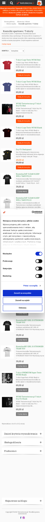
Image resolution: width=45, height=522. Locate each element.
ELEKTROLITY (38, 8)
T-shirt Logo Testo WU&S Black (29, 127)
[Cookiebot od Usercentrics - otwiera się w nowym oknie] (32, 212)
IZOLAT (22, 10)
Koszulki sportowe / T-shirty (28, 24)
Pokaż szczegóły (30, 286)
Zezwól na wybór (22, 300)
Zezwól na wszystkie (22, 293)
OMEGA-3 (6, 10)
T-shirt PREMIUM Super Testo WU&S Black (28, 373)
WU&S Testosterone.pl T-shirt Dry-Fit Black (28, 398)
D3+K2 (5, 13)
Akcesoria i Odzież (23, 22)
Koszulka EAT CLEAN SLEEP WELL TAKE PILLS (27, 175)
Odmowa (22, 308)
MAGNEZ (29, 10)
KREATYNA (27, 8)
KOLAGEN (38, 10)
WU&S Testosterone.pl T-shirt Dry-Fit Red (28, 104)
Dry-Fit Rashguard (23, 149)
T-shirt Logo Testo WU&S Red (28, 60)
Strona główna (9, 22)
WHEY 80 (14, 10)
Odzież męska (11, 24)
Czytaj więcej (6, 44)
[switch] (38, 261)
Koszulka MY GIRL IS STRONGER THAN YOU (29, 321)
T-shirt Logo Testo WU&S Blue (28, 81)
